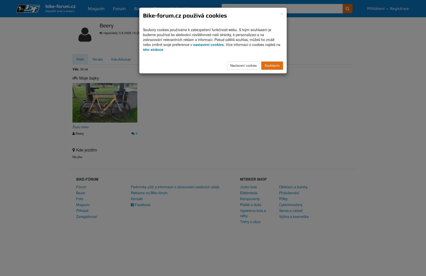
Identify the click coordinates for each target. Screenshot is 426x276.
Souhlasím (272, 65)
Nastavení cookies (243, 65)
